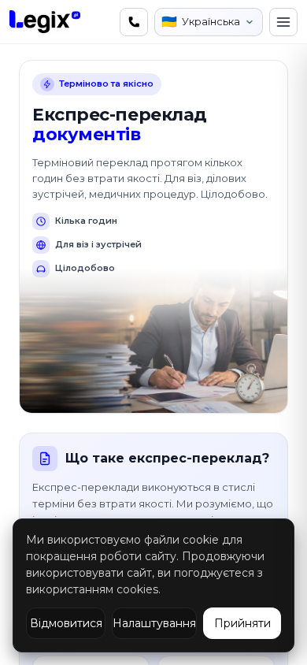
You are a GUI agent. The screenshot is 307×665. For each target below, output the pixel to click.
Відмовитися (66, 623)
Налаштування (154, 623)
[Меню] (283, 22)
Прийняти (242, 623)
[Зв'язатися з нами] (134, 22)
